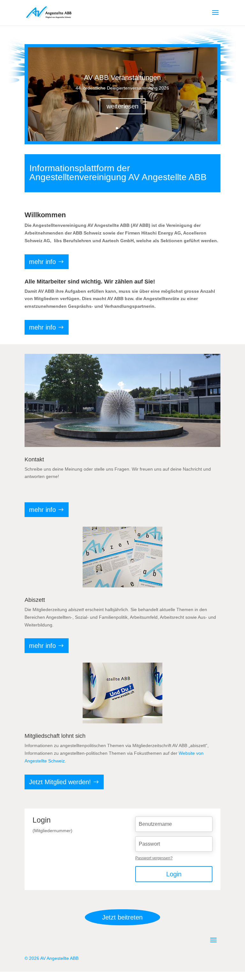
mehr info (42, 261)
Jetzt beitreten (122, 917)
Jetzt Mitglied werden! (60, 781)
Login (174, 874)
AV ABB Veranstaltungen (122, 78)
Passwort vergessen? (154, 858)
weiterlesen (122, 106)
